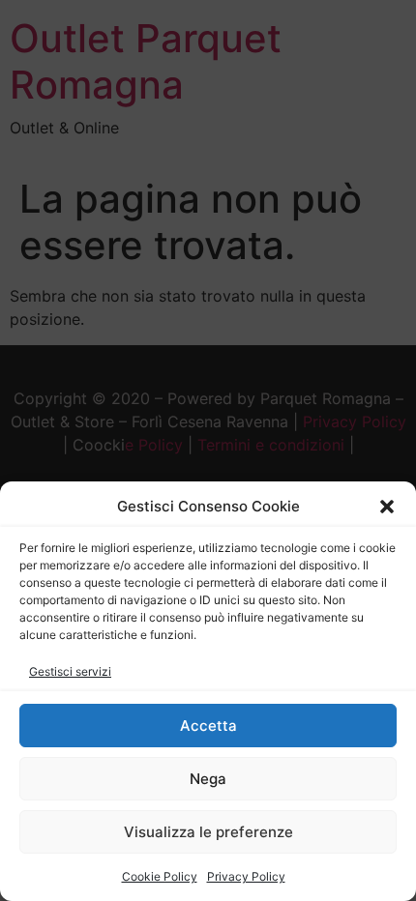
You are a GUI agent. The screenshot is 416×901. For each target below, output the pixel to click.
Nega (208, 779)
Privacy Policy (246, 876)
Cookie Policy (159, 876)
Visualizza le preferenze (208, 832)
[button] (387, 506)
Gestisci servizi (70, 671)
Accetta (208, 725)
